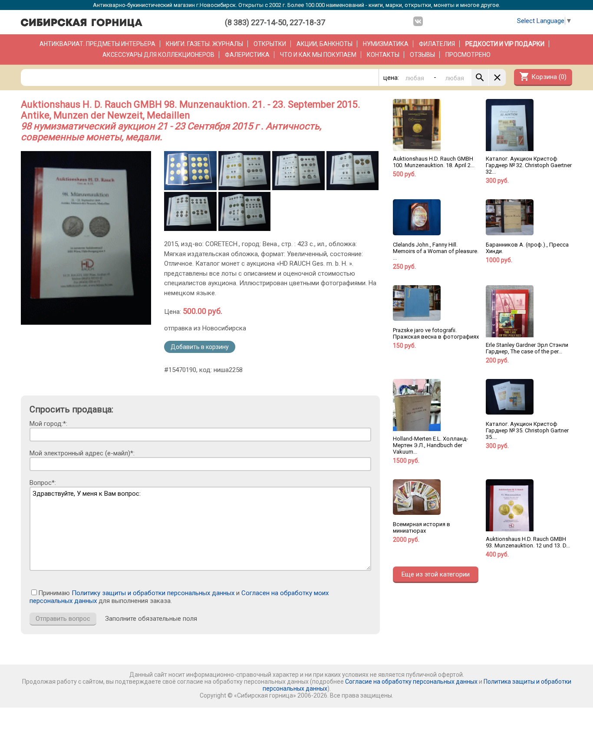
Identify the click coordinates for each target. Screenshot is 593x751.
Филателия (437, 43)
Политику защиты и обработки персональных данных (153, 593)
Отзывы (422, 54)
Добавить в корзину (200, 346)
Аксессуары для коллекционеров (158, 54)
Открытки (270, 43)
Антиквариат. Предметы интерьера (97, 43)
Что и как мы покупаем (318, 54)
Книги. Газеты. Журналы (204, 43)
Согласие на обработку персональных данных (411, 681)
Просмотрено (468, 54)
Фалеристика (247, 54)
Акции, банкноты (324, 43)
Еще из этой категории (436, 574)
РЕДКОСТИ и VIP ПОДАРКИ (504, 43)
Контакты (383, 54)
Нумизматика (386, 43)
